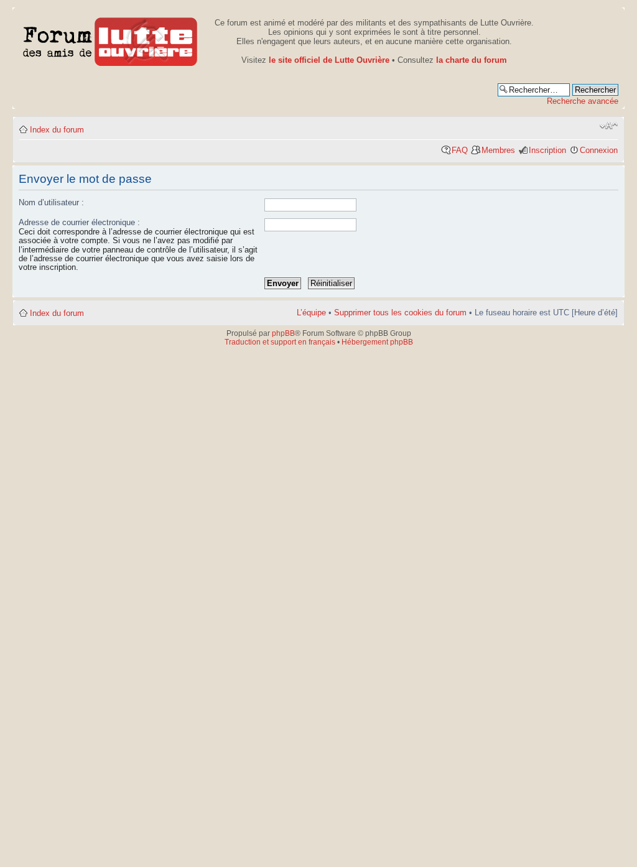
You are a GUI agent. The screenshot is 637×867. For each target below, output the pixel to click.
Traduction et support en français (280, 342)
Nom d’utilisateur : (51, 202)
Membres (498, 150)
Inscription (547, 150)
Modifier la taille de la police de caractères (609, 125)
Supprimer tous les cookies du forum (400, 312)
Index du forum (57, 129)
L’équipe (311, 312)
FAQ (460, 150)
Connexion (599, 150)
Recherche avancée (582, 101)
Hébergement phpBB (377, 342)
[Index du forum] (110, 39)
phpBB (283, 333)
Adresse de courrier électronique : (79, 222)
